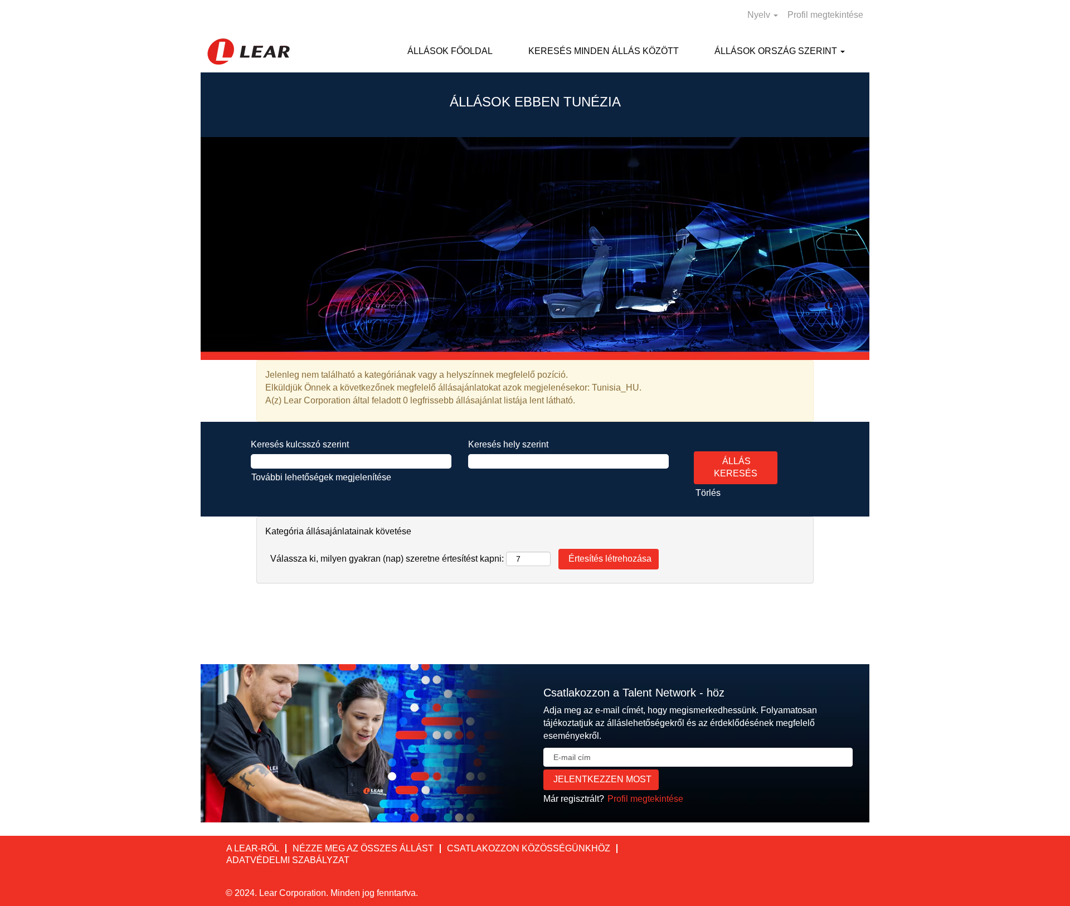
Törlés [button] (708, 493)
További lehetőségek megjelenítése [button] (321, 477)
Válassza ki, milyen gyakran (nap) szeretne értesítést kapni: (387, 558)
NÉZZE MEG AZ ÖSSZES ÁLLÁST (363, 848)
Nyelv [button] (759, 15)
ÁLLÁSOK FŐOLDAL (450, 51)
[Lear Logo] (248, 51)
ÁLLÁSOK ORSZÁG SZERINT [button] (776, 51)
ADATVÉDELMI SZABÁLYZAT (287, 860)
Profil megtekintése (825, 15)
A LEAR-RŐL (252, 848)
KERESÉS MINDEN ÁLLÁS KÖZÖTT (603, 51)
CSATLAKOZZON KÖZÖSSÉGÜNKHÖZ (528, 848)
